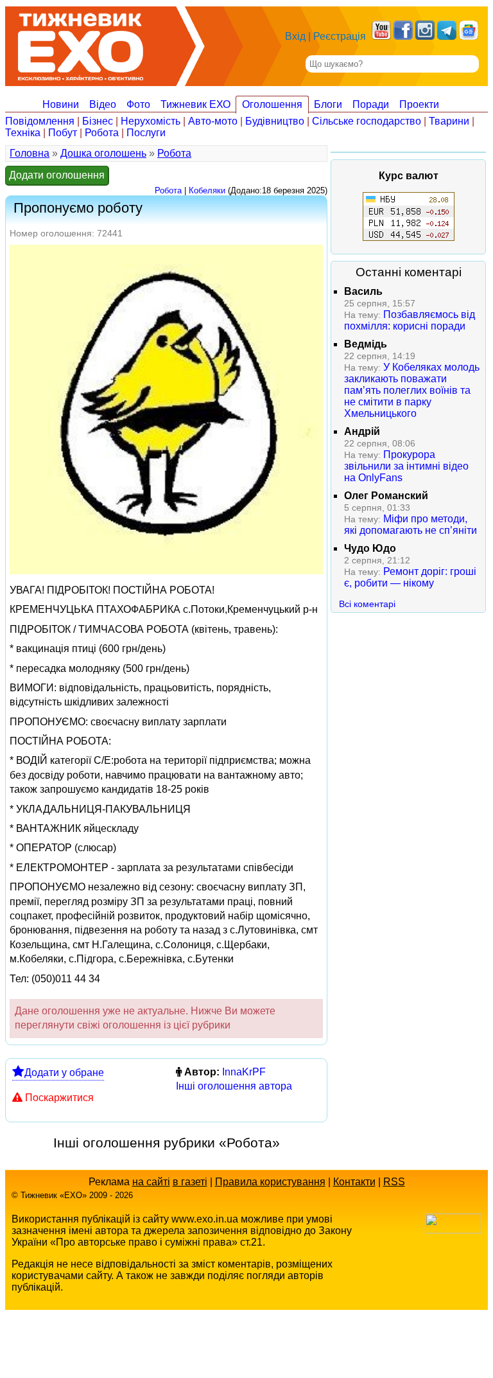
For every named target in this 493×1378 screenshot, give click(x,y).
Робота (102, 132)
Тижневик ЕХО (195, 104)
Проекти (419, 104)
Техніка (22, 132)
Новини (60, 104)
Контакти (354, 1181)
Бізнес (97, 121)
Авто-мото (213, 121)
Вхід (295, 36)
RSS (394, 1181)
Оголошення (272, 104)
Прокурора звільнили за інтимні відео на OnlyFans (406, 466)
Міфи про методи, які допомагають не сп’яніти (410, 524)
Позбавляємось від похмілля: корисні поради (409, 320)
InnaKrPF (244, 1071)
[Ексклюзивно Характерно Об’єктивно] (80, 43)
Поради (370, 104)
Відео (102, 104)
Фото (138, 104)
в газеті (190, 1181)
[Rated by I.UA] (453, 1229)
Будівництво (274, 121)
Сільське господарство (366, 121)
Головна (29, 153)
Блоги (328, 104)
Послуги (146, 132)
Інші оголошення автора (234, 1086)
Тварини (449, 121)
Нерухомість (150, 121)
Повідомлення (39, 121)
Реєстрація (339, 36)
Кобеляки (207, 190)
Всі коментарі (367, 604)
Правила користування (270, 1181)
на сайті (151, 1181)
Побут (62, 132)
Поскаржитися (59, 1097)
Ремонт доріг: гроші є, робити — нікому (410, 577)
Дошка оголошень (103, 153)
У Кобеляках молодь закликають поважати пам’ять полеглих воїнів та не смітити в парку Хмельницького (412, 390)
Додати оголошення (57, 175)
